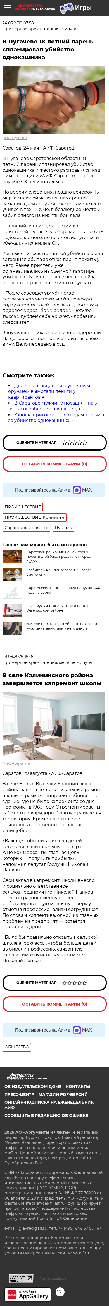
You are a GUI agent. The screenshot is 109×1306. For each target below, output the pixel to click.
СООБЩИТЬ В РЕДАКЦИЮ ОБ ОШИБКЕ (46, 1115)
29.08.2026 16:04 (18, 656)
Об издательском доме (32, 1086)
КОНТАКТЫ (78, 1086)
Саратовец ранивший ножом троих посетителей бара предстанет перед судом (59, 556)
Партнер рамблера (52, 1278)
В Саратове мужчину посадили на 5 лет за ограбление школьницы (52, 406)
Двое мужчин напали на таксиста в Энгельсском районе (57, 608)
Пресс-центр (19, 1094)
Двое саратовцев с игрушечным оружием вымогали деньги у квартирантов (49, 391)
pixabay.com (15, 137)
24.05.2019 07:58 (18, 23)
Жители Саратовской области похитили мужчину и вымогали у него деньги (62, 626)
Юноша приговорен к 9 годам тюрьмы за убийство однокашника (56, 417)
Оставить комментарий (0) (54, 464)
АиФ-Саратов (16, 763)
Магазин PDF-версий (63, 1094)
